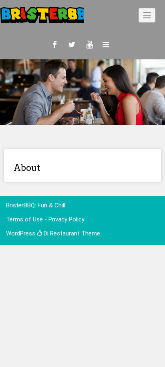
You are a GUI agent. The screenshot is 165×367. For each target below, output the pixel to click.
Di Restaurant (61, 233)
